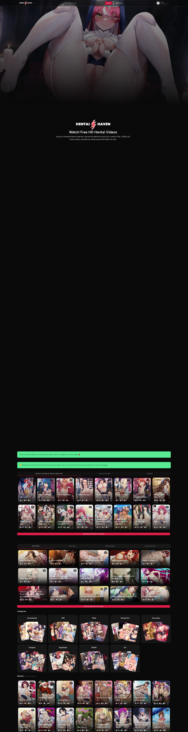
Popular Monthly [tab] (150, 546)
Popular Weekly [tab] (110, 546)
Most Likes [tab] (72, 546)
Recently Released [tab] (105, 473)
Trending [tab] (150, 473)
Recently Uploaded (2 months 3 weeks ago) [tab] (49, 473)
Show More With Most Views (94, 606)
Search (108, 3)
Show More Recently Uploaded (94, 534)
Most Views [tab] (35, 546)
